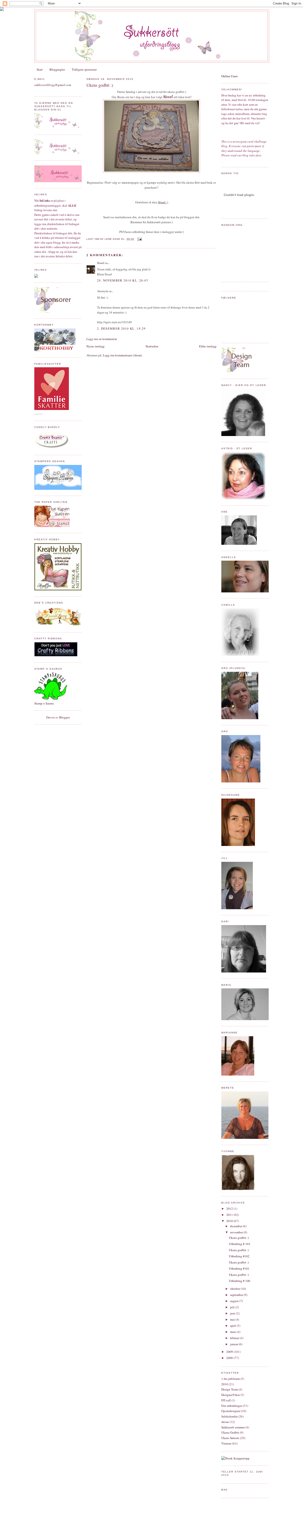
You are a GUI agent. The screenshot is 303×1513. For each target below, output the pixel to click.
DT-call (226, 1400)
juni (233, 1313)
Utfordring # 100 (239, 1281)
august (234, 1301)
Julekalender (229, 1416)
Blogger (64, 717)
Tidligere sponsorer (84, 69)
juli (232, 1307)
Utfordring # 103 (239, 1244)
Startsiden (152, 346)
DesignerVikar (230, 1395)
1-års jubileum (230, 1379)
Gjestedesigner (230, 1411)
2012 (230, 1208)
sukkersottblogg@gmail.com (52, 85)
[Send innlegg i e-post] (139, 239)
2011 (230, 1215)
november (237, 1232)
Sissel (168, 96)
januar (234, 1344)
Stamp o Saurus (44, 703)
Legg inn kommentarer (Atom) (122, 355)
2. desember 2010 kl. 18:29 (121, 328)
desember (236, 1226)
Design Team (229, 1389)
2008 (230, 1358)
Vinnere (226, 1443)
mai (233, 1319)
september (237, 1295)
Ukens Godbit (230, 1432)
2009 (230, 1351)
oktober (235, 1288)
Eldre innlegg (208, 346)
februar (235, 1338)
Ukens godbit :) (99, 85)
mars (233, 1332)
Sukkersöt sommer (233, 1427)
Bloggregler (57, 69)
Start (40, 69)
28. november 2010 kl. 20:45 (122, 280)
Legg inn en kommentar (101, 339)
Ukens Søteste (230, 1438)
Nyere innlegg (95, 346)
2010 (230, 1221)
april (233, 1325)
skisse (225, 1422)
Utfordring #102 (239, 1256)
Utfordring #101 (239, 1268)
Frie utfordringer (231, 1406)
